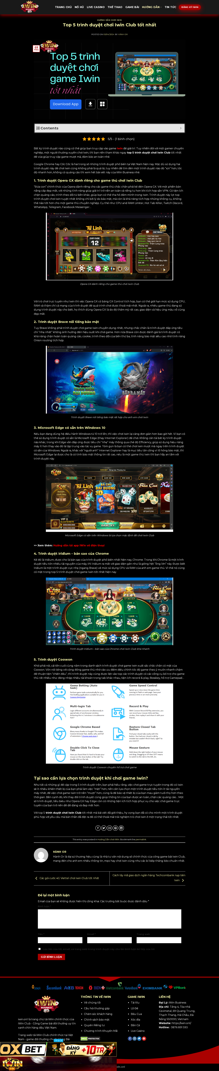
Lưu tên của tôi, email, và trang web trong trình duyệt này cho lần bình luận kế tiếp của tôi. (99, 949)
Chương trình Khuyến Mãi (101, 1030)
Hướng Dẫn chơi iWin (109, 20)
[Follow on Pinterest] (144, 1038)
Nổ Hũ (79, 7)
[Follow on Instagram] (134, 1038)
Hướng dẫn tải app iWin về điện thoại (79, 545)
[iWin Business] (34, 7)
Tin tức (170, 7)
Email (91, 934)
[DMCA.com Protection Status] (90, 1038)
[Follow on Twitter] (139, 1038)
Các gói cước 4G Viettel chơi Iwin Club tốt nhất (69, 878)
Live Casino (96, 7)
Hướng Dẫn (151, 7)
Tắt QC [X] (58, 1040)
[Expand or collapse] (181, 128)
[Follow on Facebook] (130, 1038)
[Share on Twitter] (103, 828)
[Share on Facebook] (98, 828)
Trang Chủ (63, 7)
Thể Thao (115, 7)
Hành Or (123, 34)
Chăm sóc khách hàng (98, 1014)
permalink (141, 839)
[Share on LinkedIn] (121, 828)
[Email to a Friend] (109, 828)
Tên (41, 934)
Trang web (143, 934)
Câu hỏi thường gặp (97, 1008)
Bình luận (44, 906)
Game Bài (132, 7)
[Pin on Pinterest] (115, 828)
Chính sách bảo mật (97, 1019)
